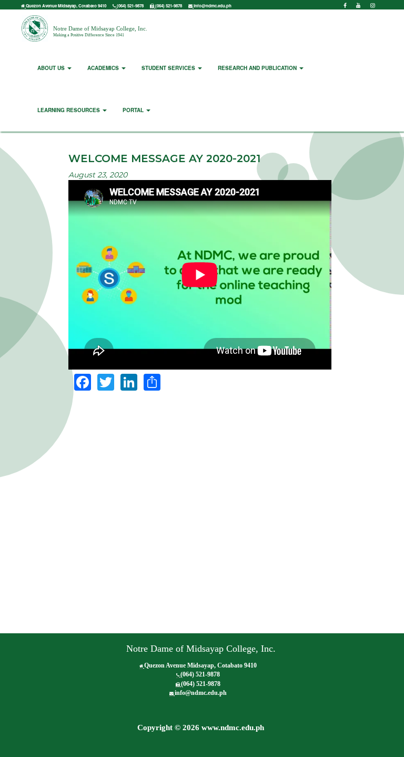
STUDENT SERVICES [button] (169, 68)
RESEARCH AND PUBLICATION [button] (258, 68)
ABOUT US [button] (51, 68)
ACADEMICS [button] (103, 68)
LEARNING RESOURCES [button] (69, 110)
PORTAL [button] (134, 110)
